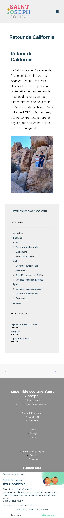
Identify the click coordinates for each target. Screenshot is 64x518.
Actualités (33, 459)
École (33, 430)
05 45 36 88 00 (32, 420)
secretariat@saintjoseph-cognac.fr (32, 404)
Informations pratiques (33, 451)
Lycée (33, 437)
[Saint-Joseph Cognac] (18, 11)
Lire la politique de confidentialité (17, 505)
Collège (33, 433)
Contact (33, 455)
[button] (57, 11)
